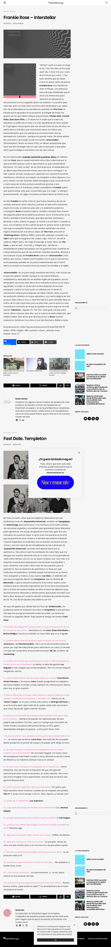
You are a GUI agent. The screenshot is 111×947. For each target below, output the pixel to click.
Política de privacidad (98, 939)
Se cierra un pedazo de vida (95, 365)
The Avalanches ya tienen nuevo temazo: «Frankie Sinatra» (58, 373)
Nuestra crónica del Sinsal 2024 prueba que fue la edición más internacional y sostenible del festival (96, 400)
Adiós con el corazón (95, 354)
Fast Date (6, 432)
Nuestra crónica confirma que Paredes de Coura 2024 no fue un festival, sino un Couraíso (96, 388)
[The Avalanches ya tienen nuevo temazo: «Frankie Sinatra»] (59, 364)
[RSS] (97, 418)
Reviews (12, 11)
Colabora (80, 939)
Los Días (46, 575)
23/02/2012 (7, 23)
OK (55, 940)
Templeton (64, 521)
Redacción (17, 444)
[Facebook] (85, 418)
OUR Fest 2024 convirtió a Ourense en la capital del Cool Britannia (96, 376)
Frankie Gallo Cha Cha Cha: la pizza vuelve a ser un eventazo (13, 373)
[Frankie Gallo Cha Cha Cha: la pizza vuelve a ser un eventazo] (13, 364)
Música (6, 11)
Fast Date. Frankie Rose (34, 371)
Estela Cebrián (18, 23)
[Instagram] (93, 418)
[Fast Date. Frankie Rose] (36, 364)
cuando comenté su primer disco (39, 157)
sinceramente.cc (55, 472)
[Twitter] (89, 418)
